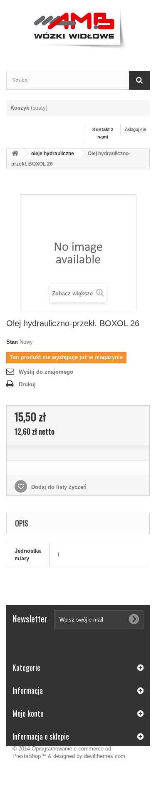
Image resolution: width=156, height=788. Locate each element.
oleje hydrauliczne (52, 153)
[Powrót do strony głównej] (15, 154)
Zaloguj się (135, 129)
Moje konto (28, 713)
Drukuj (27, 384)
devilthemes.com (104, 756)
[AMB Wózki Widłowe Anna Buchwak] (78, 28)
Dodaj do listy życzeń (58, 487)
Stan (12, 342)
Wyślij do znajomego (46, 372)
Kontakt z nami (103, 133)
